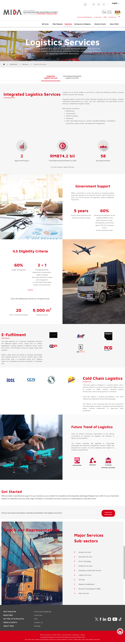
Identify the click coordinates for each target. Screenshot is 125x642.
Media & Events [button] (100, 24)
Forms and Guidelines (84, 17)
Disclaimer (76, 635)
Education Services (85, 557)
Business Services (85, 552)
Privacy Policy (56, 635)
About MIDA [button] (114, 24)
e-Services (98, 17)
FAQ (105, 17)
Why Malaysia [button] (58, 24)
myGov (83, 635)
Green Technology (85, 561)
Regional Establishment (87, 584)
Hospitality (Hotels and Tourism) (90, 570)
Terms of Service (45, 635)
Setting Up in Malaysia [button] (82, 24)
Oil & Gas (82, 579)
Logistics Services (85, 575)
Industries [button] (68, 24)
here (72, 167)
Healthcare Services (85, 566)
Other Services (84, 593)
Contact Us (112, 17)
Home (46, 24)
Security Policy (66, 635)
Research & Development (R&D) (89, 589)
